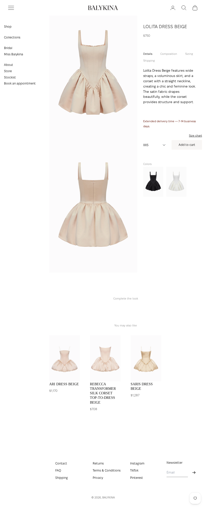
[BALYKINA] (103, 8)
